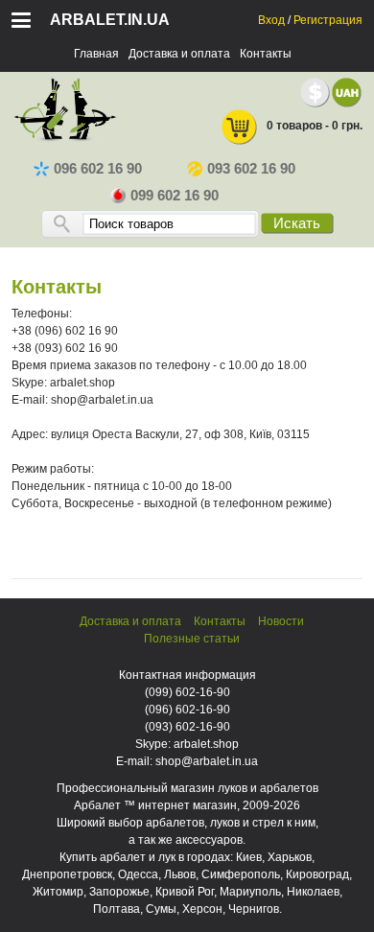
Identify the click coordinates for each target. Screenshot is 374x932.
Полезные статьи (192, 638)
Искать (296, 223)
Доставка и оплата (179, 53)
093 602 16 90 (251, 168)
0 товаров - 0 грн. (314, 125)
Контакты (266, 53)
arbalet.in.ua (110, 20)
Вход (271, 20)
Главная (96, 53)
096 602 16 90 (98, 168)
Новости (281, 621)
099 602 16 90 (174, 195)
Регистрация (327, 20)
